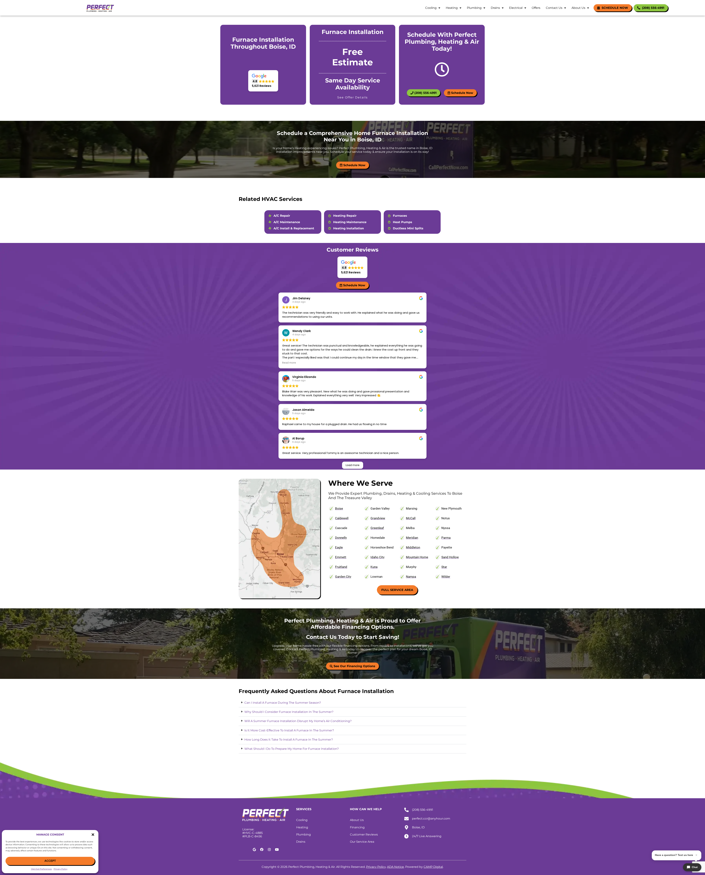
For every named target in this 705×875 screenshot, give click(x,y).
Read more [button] (289, 363)
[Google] (254, 849)
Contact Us (554, 8)
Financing (357, 827)
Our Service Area (362, 841)
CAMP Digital (433, 867)
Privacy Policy (60, 869)
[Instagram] (269, 849)
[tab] (352, 702)
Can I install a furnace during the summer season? (282, 702)
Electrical (516, 8)
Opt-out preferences (41, 869)
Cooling (431, 8)
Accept (50, 860)
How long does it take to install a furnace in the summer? (288, 739)
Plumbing (474, 8)
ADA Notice (395, 867)
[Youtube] (277, 849)
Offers (536, 8)
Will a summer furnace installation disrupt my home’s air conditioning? (298, 721)
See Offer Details (352, 97)
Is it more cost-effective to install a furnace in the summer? (289, 730)
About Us (578, 8)
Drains (495, 8)
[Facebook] (261, 849)
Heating (452, 8)
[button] (93, 834)
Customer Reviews (364, 834)
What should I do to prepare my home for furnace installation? (291, 748)
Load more (352, 465)
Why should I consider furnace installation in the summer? (288, 712)
